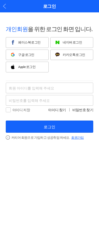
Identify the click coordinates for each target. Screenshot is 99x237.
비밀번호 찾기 (82, 110)
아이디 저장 (21, 110)
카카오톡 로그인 (74, 55)
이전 (4, 6)
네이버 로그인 (72, 42)
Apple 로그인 (26, 67)
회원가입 (77, 138)
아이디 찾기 (57, 110)
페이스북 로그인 (29, 42)
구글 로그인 (26, 55)
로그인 (49, 126)
